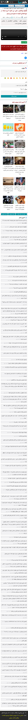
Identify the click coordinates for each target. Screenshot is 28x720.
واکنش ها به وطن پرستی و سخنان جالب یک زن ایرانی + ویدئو (8, 151)
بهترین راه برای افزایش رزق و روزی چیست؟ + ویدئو (8, 207)
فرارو (22, 53)
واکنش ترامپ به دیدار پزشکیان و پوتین (19, 683)
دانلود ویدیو (24, 42)
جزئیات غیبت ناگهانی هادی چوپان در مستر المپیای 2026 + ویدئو (19, 207)
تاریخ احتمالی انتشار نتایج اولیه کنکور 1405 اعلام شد (17, 486)
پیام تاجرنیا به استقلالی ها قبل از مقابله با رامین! (17, 363)
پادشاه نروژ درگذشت (23, 436)
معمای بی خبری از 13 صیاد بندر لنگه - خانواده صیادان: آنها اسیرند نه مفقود (8, 189)
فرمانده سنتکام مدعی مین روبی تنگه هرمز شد (18, 482)
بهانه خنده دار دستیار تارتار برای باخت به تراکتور (17, 256)
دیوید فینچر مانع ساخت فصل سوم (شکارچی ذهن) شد (16, 490)
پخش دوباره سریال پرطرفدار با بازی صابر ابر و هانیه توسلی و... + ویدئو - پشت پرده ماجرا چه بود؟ (19, 170)
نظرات (23, 68)
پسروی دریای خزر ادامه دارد (21, 359)
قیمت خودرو (4, 214)
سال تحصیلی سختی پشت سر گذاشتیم (19, 380)
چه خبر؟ (11, 2)
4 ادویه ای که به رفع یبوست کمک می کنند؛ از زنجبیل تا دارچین (20, 135)
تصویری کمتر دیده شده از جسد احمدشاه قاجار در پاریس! (16, 621)
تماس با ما (20, 715)
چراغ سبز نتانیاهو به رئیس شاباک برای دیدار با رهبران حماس (15, 353)
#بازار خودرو (11, 6)
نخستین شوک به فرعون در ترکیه (20, 412)
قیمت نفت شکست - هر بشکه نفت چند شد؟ (18, 284)
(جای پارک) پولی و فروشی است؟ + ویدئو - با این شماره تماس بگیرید (8, 168)
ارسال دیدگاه (14, 96)
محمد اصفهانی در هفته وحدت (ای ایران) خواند (17, 392)
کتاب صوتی (12, 718)
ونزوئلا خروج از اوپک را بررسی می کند (19, 432)
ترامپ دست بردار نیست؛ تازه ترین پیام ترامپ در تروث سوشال (14, 615)
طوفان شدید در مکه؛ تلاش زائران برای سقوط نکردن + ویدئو (20, 151)
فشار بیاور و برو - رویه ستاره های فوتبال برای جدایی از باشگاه (15, 347)
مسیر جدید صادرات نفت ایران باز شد (19, 280)
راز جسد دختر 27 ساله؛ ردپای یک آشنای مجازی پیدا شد (16, 270)
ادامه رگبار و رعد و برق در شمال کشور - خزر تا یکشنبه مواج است (14, 651)
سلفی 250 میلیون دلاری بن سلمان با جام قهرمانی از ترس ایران (14, 644)
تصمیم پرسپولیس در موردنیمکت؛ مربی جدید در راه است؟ (15, 631)
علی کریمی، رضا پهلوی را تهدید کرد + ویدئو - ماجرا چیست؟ (19, 189)
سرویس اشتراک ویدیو (11, 715)
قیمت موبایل (11, 214)
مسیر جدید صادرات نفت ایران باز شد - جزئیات (18, 343)
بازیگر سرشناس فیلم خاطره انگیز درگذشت (19, 628)
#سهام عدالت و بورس (19, 6)
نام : (26, 82)
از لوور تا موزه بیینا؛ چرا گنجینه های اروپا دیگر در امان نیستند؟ (15, 426)
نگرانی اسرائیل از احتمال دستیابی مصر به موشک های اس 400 (14, 250)
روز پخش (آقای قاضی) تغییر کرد (20, 292)
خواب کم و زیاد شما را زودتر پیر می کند (19, 560)
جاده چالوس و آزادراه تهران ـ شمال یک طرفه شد (17, 478)
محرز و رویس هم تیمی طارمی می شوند (19, 611)
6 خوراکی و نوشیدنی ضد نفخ (8, 134)
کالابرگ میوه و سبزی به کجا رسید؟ (20, 288)
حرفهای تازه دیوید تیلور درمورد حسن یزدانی (18, 227)
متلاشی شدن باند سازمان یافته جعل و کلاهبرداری (17, 266)
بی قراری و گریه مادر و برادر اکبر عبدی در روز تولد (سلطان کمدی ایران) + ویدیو (19, 117)
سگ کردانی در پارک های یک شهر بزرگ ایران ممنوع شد (16, 465)
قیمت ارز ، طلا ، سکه (21, 214)
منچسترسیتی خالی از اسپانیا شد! (20, 537)
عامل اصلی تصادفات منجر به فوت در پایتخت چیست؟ (16, 230)
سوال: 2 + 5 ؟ (23, 89)
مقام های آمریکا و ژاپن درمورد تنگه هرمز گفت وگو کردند (16, 367)
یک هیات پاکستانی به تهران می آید (20, 276)
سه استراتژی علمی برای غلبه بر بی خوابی (19, 699)
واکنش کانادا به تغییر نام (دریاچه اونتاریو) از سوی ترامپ (16, 446)
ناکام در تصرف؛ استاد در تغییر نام (20, 422)
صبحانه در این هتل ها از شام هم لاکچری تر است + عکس (16, 686)
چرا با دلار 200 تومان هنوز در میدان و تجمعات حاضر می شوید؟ (8, 116)
